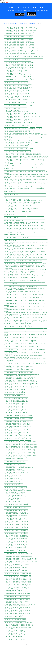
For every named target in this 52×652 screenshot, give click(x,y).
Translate (10, 2)
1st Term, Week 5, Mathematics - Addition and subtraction (17, 596)
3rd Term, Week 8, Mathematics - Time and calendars (16, 635)
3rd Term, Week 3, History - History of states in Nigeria (16, 400)
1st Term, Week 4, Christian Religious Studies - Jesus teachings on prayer (20, 32)
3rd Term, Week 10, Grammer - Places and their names (16, 504)
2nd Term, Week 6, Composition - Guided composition (16, 529)
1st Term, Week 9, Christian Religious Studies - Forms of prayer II (18, 39)
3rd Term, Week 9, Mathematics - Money (13, 636)
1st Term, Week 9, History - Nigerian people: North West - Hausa (18, 378)
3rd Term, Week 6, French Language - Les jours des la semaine (18, 584)
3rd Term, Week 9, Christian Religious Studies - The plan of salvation (19, 67)
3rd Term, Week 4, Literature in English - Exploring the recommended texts (20, 447)
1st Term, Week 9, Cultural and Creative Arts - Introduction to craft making (20, 124)
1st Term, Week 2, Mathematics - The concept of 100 (16, 592)
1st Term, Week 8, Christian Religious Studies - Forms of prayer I (18, 38)
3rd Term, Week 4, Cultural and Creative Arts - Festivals (16, 147)
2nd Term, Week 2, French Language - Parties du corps (16, 564)
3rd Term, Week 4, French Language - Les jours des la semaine (18, 581)
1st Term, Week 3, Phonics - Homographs (13, 71)
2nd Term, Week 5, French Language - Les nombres (15, 569)
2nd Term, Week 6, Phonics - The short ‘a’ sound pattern (16, 90)
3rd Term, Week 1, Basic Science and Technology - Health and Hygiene (20, 342)
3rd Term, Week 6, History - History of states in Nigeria (16, 404)
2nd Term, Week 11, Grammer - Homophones (14, 489)
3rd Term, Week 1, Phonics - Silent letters (13, 98)
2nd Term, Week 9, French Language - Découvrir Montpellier (17, 575)
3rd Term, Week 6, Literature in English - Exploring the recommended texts (20, 450)
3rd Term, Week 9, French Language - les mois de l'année (16, 589)
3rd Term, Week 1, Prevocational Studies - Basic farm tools (17, 199)
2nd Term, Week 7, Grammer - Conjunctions (13, 483)
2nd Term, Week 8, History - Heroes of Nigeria (14, 392)
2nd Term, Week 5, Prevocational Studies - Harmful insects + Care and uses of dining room (24, 187)
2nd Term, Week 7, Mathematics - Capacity (13, 615)
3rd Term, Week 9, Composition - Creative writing (15, 547)
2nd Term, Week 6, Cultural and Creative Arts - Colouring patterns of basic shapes (22, 133)
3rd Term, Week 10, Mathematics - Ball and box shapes (16, 638)
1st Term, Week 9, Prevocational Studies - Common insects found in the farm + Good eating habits (26, 174)
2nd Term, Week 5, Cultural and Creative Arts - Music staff (17, 131)
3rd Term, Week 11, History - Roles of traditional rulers (16, 412)
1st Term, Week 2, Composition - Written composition (16, 509)
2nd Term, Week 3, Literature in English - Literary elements (17, 431)
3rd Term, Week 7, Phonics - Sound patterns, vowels (15, 107)
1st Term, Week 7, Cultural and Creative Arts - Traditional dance (18, 121)
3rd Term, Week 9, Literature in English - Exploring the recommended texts (20, 455)
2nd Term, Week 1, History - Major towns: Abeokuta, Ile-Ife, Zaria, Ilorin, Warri (21, 381)
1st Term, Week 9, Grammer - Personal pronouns (15, 470)
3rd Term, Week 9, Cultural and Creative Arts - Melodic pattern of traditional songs (22, 154)
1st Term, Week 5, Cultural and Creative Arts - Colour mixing (17, 118)
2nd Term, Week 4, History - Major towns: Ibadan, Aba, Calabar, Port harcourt (21, 386)
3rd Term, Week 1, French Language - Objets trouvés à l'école (17, 576)
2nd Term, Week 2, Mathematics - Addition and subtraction (17, 607)
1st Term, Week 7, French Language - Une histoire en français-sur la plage (20, 558)
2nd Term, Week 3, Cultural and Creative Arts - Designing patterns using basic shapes (23, 128)
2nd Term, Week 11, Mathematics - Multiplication (15, 621)
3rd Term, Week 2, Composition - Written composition (16, 536)
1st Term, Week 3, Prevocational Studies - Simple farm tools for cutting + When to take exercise (25, 159)
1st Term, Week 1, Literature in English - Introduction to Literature (18, 414)
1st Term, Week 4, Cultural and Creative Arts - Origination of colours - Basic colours (22, 116)
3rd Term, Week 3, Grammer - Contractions (13, 493)
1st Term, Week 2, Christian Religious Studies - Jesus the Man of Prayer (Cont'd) (21, 29)
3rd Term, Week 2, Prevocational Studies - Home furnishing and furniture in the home (23, 200)
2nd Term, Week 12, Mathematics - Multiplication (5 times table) (18, 622)
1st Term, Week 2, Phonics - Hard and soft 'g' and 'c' (15, 70)
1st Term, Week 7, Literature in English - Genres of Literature (17, 423)
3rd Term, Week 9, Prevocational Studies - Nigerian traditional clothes (19, 211)
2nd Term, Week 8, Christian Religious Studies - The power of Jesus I (19, 52)
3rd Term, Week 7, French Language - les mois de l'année (16, 585)
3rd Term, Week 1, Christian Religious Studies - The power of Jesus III (19, 55)
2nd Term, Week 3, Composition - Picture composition (16, 524)
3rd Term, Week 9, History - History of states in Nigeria (16, 409)
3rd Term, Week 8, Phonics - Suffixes (12, 108)
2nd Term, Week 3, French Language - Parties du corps (16, 566)
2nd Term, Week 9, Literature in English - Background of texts (17, 440)
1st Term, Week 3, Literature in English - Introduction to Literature (18, 417)
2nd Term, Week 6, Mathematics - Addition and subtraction (17, 613)
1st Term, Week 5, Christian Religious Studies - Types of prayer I (18, 33)
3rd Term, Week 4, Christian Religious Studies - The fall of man (17, 59)
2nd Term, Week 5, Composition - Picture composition (16, 527)
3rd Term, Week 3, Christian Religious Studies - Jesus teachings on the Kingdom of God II (23, 58)
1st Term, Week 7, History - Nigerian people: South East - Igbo (18, 375)
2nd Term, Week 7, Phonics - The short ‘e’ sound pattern (16, 91)
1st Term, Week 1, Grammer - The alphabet (13, 458)
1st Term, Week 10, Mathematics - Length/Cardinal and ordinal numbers (20, 604)
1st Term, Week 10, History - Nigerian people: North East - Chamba (19, 380)
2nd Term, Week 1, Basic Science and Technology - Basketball (18, 315)
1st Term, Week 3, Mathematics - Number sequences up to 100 (18, 593)
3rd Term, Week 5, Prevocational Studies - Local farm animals (17, 205)
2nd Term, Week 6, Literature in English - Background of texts (17, 435)
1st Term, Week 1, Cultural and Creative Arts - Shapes (16, 111)
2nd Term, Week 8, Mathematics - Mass (13, 616)
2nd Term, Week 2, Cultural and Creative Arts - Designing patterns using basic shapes (23, 127)
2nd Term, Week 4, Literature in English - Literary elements (17, 432)
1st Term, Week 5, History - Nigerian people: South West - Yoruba (18, 372)
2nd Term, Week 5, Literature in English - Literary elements (17, 434)
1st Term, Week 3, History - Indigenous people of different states (18, 369)
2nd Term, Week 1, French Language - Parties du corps (16, 562)
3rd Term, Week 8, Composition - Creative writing (15, 546)
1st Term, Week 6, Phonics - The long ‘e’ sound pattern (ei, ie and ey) (19, 76)
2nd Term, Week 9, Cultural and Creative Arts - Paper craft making (18, 141)
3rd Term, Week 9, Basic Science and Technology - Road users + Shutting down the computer (25, 361)
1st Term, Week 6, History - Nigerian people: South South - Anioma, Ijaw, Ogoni (21, 374)
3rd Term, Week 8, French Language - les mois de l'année (16, 587)
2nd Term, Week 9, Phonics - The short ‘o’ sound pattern (16, 95)
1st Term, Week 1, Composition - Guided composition (16, 507)
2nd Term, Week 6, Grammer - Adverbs (12, 481)
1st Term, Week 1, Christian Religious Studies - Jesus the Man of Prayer (20, 27)
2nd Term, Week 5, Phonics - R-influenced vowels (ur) (16, 88)
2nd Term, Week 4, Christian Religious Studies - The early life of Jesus (19, 45)
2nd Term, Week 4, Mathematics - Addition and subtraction (17, 610)
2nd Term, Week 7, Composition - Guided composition (16, 530)
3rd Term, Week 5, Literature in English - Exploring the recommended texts (20, 449)
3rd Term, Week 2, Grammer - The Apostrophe (14, 492)
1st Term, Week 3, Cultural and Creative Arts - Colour (15, 114)
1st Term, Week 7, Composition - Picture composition (16, 516)
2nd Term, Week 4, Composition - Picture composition (16, 526)
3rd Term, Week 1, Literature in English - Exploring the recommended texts (20, 441)
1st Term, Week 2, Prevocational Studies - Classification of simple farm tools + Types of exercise (25, 157)
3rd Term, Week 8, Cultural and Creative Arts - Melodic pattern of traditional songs (22, 153)
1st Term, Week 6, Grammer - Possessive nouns (14, 466)
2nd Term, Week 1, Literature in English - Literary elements (17, 427)
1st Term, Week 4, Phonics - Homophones (13, 73)
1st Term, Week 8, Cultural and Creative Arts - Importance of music (19, 122)
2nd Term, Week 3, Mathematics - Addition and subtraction (17, 608)
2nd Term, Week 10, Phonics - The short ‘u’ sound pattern (17, 96)
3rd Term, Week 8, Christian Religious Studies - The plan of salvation (19, 65)
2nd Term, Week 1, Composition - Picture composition (16, 521)
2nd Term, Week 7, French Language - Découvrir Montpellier (17, 572)
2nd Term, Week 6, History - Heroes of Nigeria (14, 389)
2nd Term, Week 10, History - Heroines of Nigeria (15, 395)
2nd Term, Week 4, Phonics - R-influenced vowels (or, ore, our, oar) (19, 87)
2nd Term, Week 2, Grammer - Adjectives (13, 475)
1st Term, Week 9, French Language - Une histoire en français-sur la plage (20, 561)
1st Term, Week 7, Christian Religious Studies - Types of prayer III (18, 36)
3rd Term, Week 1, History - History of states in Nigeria (16, 397)
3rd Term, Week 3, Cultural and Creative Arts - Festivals (16, 145)
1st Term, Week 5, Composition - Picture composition (16, 513)
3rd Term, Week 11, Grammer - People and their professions (17, 506)
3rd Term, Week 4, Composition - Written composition (16, 539)
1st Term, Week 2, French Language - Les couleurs (15, 550)
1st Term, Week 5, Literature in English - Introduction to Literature (18, 420)
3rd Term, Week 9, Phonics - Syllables (12, 110)
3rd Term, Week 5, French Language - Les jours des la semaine (18, 582)
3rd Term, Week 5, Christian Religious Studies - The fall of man (17, 61)
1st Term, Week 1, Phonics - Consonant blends (14, 68)
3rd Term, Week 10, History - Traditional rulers (14, 411)
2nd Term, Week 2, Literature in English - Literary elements (17, 429)
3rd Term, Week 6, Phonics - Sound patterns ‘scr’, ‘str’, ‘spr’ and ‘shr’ (19, 105)
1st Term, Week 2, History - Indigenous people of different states (18, 368)
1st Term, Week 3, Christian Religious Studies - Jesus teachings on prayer (20, 30)
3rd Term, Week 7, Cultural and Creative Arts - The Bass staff (17, 151)
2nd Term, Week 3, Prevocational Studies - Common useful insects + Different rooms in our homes (26, 182)
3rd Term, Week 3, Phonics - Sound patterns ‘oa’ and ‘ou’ (16, 101)
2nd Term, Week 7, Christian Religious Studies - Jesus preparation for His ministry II (22, 50)
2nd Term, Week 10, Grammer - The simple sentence (15, 487)
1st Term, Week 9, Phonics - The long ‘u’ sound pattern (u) (17, 81)
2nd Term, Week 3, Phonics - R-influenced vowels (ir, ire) (16, 85)
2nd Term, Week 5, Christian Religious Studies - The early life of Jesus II (19, 47)
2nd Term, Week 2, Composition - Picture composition (16, 523)
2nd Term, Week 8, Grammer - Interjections (13, 484)
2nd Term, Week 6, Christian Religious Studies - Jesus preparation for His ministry (22, 48)
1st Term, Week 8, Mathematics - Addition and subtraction (17, 601)
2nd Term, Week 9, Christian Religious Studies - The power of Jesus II (19, 53)
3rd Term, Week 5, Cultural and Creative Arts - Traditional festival (18, 148)
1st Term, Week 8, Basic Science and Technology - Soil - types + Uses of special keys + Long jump (25, 312)
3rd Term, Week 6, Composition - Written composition (16, 543)
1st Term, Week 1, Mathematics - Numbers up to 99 (15, 590)
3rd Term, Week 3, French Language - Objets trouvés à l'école (17, 579)
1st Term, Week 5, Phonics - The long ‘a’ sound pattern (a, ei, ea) (18, 75)
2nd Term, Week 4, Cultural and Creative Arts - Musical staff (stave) (19, 130)
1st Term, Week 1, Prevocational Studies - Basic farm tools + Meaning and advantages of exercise (26, 156)
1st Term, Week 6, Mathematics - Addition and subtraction (17, 598)
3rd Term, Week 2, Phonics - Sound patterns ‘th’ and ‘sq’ (16, 99)
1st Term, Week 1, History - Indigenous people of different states (18, 366)
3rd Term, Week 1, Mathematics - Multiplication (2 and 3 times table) (19, 624)
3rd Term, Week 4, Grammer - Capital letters (14, 495)
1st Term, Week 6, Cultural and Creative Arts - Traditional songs (18, 119)
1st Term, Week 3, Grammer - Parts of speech (14, 461)
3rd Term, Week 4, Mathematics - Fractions (13, 628)
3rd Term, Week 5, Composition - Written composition (16, 541)
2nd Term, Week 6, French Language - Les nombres (15, 570)
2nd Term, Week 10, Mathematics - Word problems (15, 619)
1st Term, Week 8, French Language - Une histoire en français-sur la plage (20, 559)
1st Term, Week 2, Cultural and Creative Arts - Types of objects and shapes (20, 113)
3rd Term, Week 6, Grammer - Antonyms (13, 498)
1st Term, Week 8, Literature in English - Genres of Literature (17, 424)
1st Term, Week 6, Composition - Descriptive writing (15, 515)
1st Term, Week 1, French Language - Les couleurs (15, 549)
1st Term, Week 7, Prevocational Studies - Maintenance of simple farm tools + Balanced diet (24, 170)
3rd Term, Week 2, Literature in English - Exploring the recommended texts (20, 443)
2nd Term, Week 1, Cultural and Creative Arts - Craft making (17, 125)
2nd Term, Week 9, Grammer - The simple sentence (15, 486)
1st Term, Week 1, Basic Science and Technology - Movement (17, 292)
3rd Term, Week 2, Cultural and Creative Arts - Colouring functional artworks (21, 144)
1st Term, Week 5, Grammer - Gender (12, 464)
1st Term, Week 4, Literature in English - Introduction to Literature (18, 418)
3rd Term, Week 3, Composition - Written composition (16, 538)
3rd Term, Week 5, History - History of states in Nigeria (16, 403)
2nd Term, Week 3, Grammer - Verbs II (12, 477)
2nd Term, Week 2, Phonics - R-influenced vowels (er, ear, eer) (18, 84)
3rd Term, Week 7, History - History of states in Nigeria (16, 406)
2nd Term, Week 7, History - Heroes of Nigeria (14, 391)
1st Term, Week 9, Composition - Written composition (16, 520)
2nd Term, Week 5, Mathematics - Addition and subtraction (17, 612)
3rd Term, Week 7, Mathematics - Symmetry (13, 633)
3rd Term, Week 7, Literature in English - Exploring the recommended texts (20, 452)
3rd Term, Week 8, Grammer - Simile (12, 501)
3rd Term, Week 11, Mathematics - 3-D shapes (14, 639)
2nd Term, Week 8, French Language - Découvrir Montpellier (17, 573)
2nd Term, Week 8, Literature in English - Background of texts (17, 438)
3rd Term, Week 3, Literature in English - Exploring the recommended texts (20, 446)
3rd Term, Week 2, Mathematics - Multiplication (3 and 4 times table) (19, 625)
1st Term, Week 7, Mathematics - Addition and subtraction (17, 599)
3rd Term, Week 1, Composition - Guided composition (16, 535)
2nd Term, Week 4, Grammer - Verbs (12, 478)
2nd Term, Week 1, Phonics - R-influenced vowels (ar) (16, 82)
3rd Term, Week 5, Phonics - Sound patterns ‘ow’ (15, 104)
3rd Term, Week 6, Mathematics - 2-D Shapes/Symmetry (16, 632)
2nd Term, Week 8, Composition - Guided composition (16, 532)
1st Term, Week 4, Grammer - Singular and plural (14, 463)
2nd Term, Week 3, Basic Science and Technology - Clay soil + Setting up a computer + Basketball (25, 320)
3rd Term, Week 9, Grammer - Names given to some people (17, 503)
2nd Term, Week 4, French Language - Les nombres (15, 567)
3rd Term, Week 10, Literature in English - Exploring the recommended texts (21, 457)
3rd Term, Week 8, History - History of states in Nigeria (16, 407)
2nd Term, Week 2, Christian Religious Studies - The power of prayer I (19, 42)
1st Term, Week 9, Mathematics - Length (13, 602)
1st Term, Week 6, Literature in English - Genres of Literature (17, 421)
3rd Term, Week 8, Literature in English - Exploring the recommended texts (20, 454)
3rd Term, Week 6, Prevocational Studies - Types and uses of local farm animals (21, 207)
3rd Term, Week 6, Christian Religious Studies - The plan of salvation (19, 62)
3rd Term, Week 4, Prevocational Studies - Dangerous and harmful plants (20, 203)
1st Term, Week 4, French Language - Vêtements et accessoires (18, 553)
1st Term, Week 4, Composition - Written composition (16, 512)
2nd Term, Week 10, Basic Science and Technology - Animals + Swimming (20, 340)
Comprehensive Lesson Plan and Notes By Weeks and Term (21, 23)
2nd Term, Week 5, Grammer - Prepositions (13, 480)
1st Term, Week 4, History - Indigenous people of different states (18, 371)
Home (5, 23)
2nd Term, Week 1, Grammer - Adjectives (13, 473)
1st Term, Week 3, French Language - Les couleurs (15, 552)
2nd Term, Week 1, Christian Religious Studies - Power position (18, 41)
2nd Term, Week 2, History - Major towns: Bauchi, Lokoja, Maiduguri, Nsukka (21, 383)
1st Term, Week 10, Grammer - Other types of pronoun (16, 472)
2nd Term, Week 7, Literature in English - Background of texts (17, 437)
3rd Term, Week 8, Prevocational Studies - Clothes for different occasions (20, 210)
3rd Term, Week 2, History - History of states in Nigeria (16, 398)
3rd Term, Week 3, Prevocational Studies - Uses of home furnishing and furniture (22, 202)
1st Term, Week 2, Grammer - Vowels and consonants (16, 460)
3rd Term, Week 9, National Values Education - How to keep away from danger (21, 291)
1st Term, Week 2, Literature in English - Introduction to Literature (18, 415)
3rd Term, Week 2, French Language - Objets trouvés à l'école (17, 578)
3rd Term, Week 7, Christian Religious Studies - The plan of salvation (19, 64)
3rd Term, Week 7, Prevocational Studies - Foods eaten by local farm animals (21, 208)
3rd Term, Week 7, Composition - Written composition (16, 544)
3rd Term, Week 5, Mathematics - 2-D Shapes (14, 630)
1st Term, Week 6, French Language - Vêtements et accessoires (18, 556)
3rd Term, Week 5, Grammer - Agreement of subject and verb (17, 496)
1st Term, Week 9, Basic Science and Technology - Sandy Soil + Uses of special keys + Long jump (25, 314)
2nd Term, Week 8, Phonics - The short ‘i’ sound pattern (16, 93)
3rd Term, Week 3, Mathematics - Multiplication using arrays (17, 627)
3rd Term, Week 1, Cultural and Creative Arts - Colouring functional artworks (21, 142)
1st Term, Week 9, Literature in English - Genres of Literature (17, 426)
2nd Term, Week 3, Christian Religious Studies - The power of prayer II (19, 44)
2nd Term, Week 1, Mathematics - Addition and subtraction (17, 605)
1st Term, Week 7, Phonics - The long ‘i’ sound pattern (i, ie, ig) (17, 78)
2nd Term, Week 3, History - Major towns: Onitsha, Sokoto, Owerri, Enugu (20, 384)
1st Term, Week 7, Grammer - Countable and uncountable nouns (18, 467)
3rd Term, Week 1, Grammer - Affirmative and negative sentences (18, 490)
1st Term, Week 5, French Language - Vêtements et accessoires (18, 555)
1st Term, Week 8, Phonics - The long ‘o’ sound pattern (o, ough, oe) (19, 79)
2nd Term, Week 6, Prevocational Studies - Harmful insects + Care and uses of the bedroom (24, 188)
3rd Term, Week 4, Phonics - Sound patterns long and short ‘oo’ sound (19, 102)
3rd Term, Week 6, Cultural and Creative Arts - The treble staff (17, 150)
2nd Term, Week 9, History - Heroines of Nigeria (14, 394)
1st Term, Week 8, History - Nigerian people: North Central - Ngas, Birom (20, 377)
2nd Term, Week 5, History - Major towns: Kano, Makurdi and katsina (19, 388)
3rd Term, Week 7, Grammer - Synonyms (13, 500)
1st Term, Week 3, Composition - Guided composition (16, 510)
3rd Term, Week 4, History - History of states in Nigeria (16, 401)
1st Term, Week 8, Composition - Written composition (16, 518)
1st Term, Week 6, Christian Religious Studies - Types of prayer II (18, 35)
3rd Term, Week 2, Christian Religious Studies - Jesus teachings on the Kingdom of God (23, 56)
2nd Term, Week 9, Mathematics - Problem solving (15, 618)
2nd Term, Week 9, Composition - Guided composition (16, 533)
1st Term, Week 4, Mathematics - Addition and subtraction (17, 595)
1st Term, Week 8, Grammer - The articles (13, 469)
